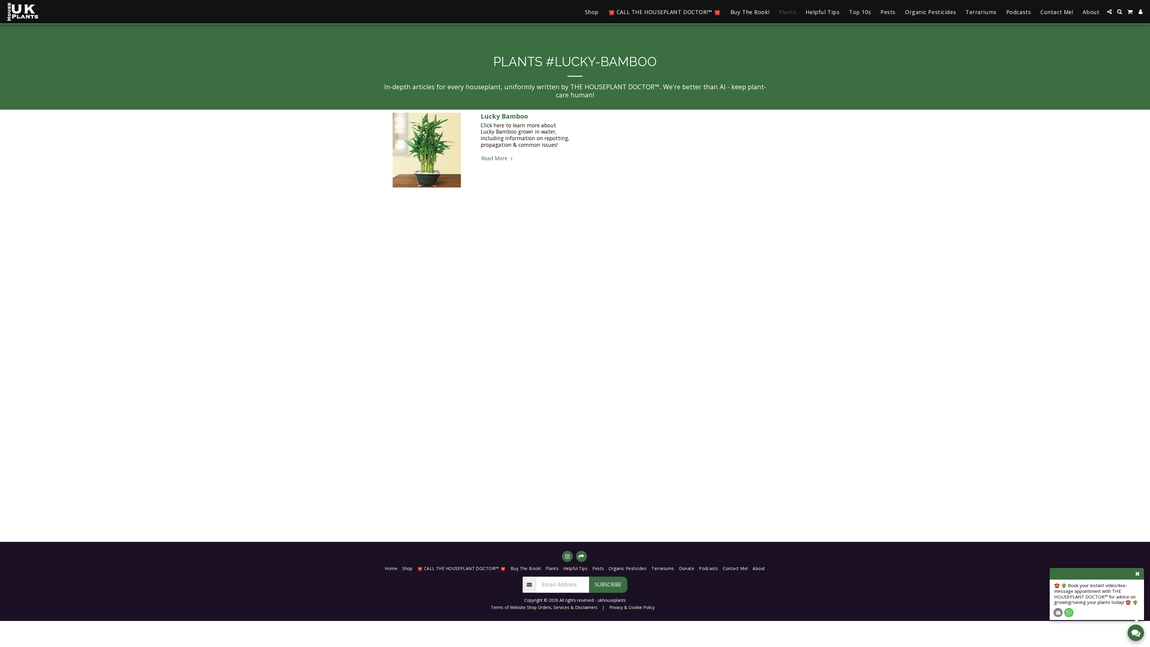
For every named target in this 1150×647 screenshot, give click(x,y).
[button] (1109, 11)
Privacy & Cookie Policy (632, 607)
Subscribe (608, 584)
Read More (495, 158)
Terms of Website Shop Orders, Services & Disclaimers (544, 607)
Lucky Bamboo (504, 116)
